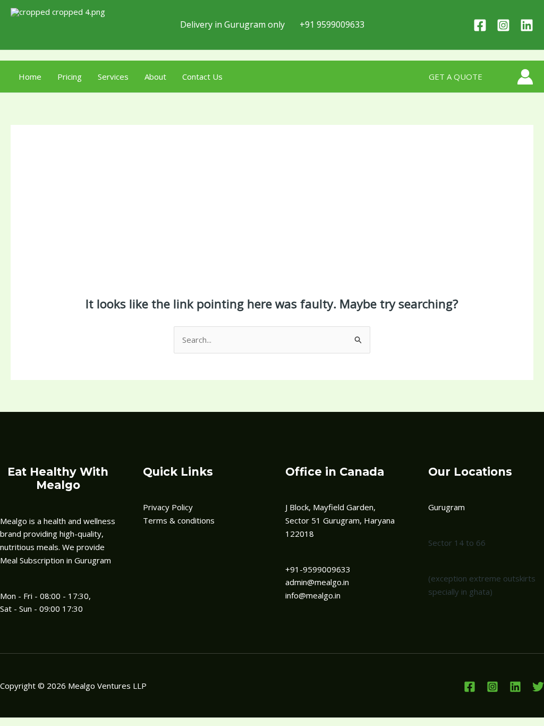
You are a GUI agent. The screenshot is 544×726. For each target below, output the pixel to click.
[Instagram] (503, 25)
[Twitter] (538, 687)
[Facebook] (480, 25)
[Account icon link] (525, 77)
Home (30, 76)
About (155, 76)
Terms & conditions (179, 520)
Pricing (69, 76)
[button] (455, 77)
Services (113, 76)
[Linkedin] (526, 25)
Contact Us (202, 76)
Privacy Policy (168, 507)
